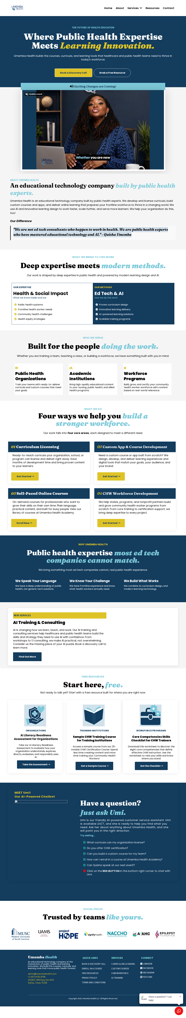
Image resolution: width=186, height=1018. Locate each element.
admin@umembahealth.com (42, 973)
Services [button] (133, 8)
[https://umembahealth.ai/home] (17, 8)
